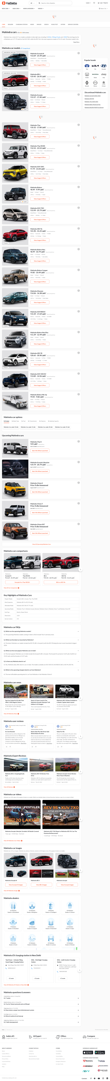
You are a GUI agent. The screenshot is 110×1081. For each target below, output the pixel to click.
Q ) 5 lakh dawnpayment (11, 1022)
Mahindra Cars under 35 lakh (62, 427)
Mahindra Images (13, 890)
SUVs (49, 37)
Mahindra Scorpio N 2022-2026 (93, 95)
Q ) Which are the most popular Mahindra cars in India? (20, 650)
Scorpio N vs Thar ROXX (22, 582)
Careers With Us (5, 1053)
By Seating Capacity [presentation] (53, 421)
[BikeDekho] (88, 1061)
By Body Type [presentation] (15, 421)
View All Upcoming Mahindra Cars (41, 544)
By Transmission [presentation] (32, 421)
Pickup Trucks (56, 37)
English (87, 2)
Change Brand (26, 48)
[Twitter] (94, 1078)
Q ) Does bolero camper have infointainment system (19, 1010)
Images (39, 24)
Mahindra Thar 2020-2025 (91, 101)
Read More (76, 42)
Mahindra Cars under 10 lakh (11, 427)
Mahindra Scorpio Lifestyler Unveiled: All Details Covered (22, 831)
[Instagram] (103, 1078)
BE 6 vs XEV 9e (60, 582)
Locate (12, 978)
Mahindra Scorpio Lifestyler (39, 462)
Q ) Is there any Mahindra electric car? (15, 661)
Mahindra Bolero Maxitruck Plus (92, 104)
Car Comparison (13, 588)
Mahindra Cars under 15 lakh (28, 427)
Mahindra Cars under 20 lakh (45, 427)
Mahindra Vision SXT (37, 524)
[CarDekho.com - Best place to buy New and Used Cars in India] (9, 3)
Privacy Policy (5, 1058)
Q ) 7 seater (7, 998)
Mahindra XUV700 (89, 98)
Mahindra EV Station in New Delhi (18, 985)
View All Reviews (8, 787)
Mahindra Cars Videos (14, 840)
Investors (4, 1064)
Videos (46, 24)
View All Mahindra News (10, 713)
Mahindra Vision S (36, 483)
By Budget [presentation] (6, 421)
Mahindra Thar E (36, 442)
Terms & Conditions (6, 1056)
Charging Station (22, 24)
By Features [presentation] (42, 421)
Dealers (10, 24)
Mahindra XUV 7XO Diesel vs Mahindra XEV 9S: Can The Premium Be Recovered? (60, 832)
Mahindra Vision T (36, 504)
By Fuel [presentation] (23, 421)
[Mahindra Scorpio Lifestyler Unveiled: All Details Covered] (22, 814)
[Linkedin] (107, 1078)
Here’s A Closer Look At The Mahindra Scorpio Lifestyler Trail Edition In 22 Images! (40, 702)
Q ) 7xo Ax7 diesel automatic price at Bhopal (17, 1004)
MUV (65, 37)
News (32, 24)
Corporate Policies (6, 1061)
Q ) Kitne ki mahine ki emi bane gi (13, 1016)
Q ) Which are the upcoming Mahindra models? (17, 631)
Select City (103, 8)
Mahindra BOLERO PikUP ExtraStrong (94, 107)
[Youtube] (99, 1078)
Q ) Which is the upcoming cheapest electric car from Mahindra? (22, 670)
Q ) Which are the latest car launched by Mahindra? (19, 640)
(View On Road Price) (51, 56)
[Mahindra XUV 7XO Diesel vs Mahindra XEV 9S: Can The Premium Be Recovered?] (60, 814)
